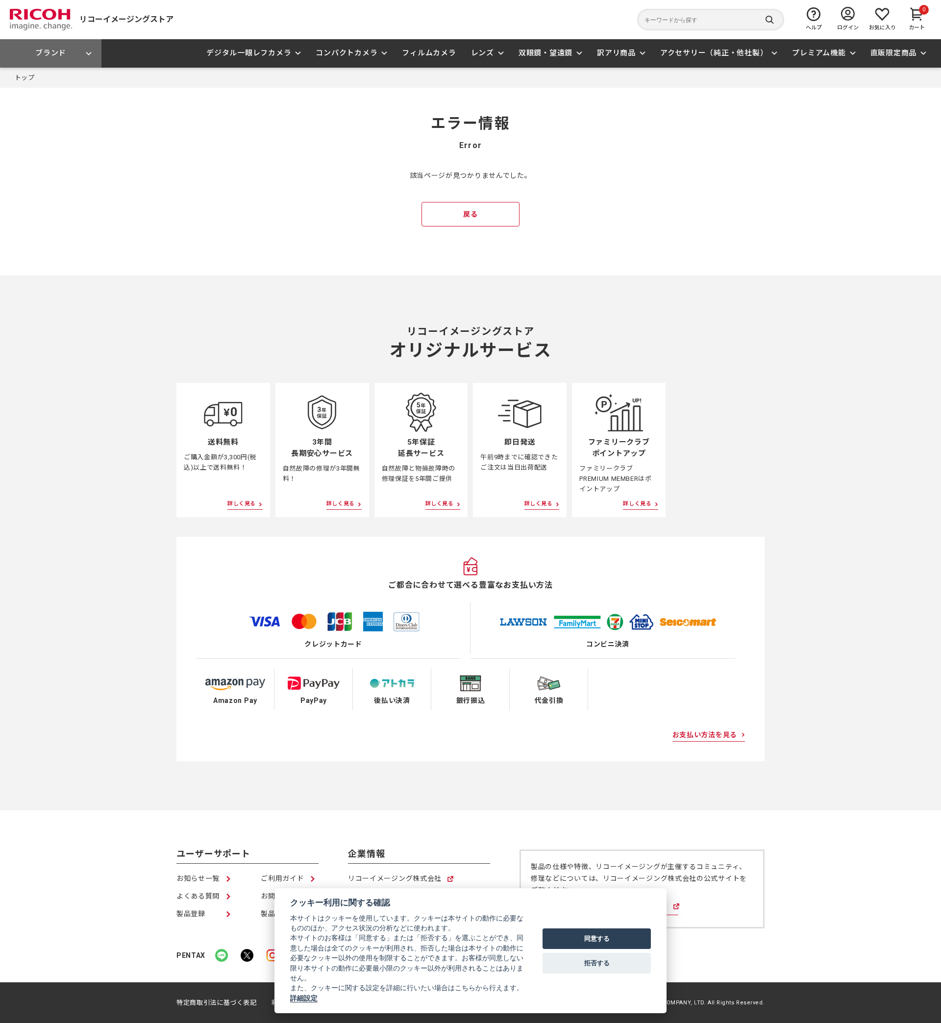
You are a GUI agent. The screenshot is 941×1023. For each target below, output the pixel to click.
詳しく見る (241, 503)
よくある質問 (198, 896)
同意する (597, 938)
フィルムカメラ (429, 53)
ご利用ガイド (282, 878)
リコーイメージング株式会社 (395, 879)
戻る (470, 214)
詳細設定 (304, 998)
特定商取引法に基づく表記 (216, 1002)
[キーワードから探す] (710, 20)
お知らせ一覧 (198, 878)
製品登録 (190, 914)
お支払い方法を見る (704, 735)
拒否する (597, 963)
